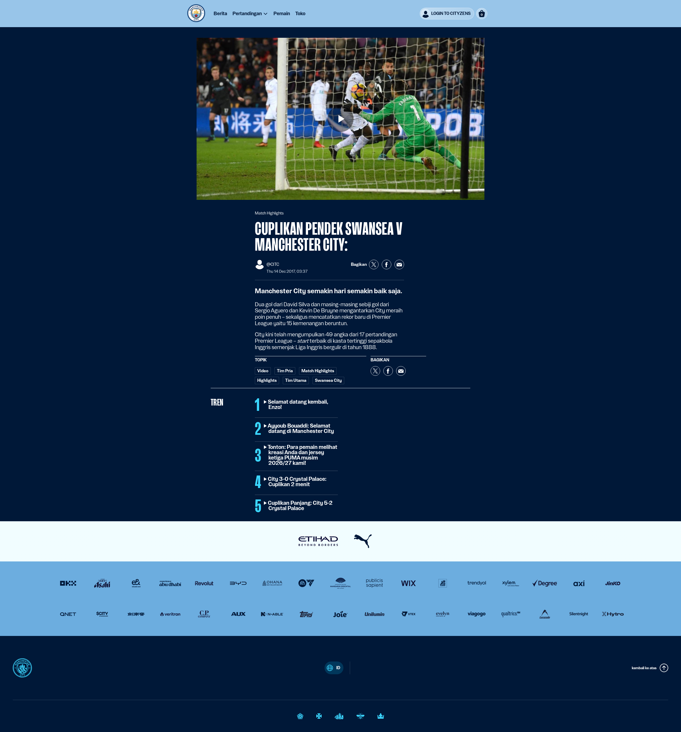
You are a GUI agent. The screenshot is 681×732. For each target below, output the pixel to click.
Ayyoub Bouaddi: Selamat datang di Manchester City (301, 428)
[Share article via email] (399, 264)
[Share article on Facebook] (386, 264)
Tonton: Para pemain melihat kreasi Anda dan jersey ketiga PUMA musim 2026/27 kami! (302, 455)
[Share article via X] (374, 264)
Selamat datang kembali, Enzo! (298, 404)
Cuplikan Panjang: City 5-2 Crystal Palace (300, 506)
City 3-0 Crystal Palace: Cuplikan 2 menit (297, 482)
